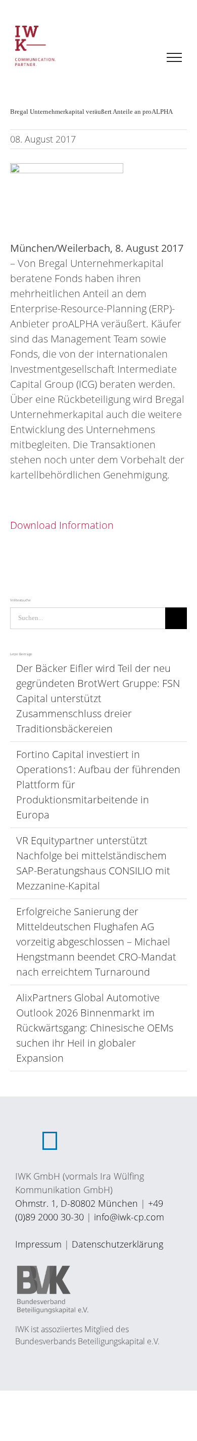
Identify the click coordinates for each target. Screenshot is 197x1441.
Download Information (62, 525)
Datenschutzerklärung (117, 1244)
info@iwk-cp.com (129, 1217)
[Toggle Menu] (174, 57)
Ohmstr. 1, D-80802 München (76, 1203)
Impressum (38, 1244)
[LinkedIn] (49, 1141)
